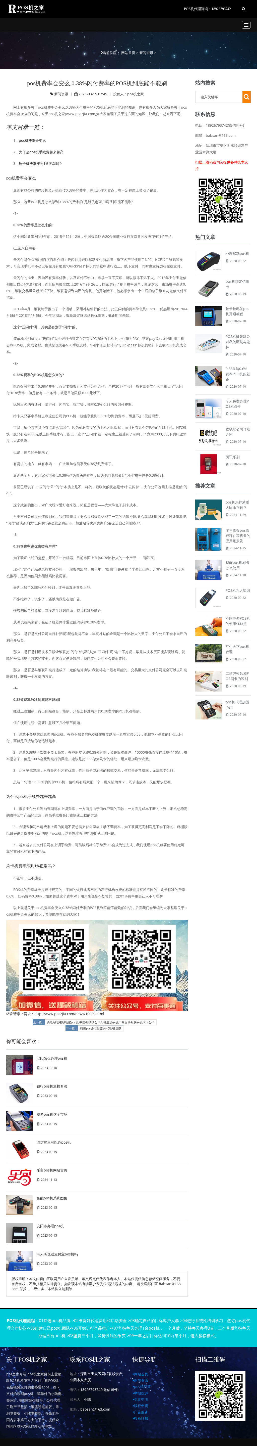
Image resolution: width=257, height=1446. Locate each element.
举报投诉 (141, 1393)
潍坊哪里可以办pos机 (54, 1142)
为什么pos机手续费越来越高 (41, 152)
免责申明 (141, 1399)
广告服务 (141, 1412)
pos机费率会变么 (32, 140)
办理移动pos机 (237, 253)
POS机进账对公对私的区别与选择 (238, 341)
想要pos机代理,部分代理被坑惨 (100, 1028)
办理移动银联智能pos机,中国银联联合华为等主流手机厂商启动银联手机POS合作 (100, 1022)
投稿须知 (141, 1418)
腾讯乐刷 (233, 457)
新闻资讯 (146, 52)
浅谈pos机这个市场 (52, 1114)
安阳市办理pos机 (50, 1226)
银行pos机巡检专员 (52, 1086)
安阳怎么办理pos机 (52, 1058)
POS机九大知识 (238, 590)
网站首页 (128, 52)
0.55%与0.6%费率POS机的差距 (238, 374)
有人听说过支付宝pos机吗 (57, 1254)
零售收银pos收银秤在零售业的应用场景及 (238, 535)
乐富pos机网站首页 (52, 1170)
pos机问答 (142, 1386)
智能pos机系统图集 (52, 1198)
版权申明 (141, 1405)
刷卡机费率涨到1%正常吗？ (40, 163)
